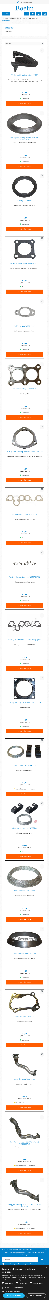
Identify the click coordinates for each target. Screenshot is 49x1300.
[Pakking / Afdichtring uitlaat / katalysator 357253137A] (24, 123)
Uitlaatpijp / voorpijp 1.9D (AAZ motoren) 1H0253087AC (24, 1143)
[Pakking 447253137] (24, 186)
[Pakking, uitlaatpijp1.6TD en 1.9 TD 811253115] (24, 688)
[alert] (24, 1282)
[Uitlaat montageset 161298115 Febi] (24, 814)
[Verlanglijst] (32, 13)
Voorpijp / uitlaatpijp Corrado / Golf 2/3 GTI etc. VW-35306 (24, 1206)
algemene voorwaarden (10, 1265)
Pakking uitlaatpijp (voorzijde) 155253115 (24, 263)
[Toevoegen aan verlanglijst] (42, 50)
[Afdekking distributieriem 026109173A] (24, 61)
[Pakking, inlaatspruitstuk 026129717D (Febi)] (24, 563)
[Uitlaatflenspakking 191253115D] (24, 876)
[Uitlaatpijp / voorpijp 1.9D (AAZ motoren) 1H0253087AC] (24, 1127)
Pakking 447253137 (24, 201)
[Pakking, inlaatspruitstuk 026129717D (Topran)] (24, 625)
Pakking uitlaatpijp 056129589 (24, 326)
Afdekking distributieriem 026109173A (24, 75)
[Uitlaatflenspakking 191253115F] (24, 939)
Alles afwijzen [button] (36, 1295)
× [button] (46, 1268)
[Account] (38, 13)
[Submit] (42, 1259)
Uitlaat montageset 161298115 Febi (24, 828)
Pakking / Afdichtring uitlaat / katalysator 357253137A (24, 139)
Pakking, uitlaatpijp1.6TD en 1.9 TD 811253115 (24, 703)
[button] (24, 1291)
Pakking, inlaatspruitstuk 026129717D (24, 514)
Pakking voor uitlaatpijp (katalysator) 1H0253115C (25, 452)
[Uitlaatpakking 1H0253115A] (24, 1002)
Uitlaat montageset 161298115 (24, 765)
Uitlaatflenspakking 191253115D (24, 891)
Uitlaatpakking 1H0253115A (24, 1016)
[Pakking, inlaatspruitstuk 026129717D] (24, 500)
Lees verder (41, 1280)
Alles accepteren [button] (14, 1295)
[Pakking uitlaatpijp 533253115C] (24, 374)
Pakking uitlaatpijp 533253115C (24, 389)
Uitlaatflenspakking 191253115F (24, 954)
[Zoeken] (26, 13)
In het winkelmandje (24, 103)
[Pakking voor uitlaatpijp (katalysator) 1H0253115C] (24, 437)
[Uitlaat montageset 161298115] (24, 751)
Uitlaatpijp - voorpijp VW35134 (24, 1079)
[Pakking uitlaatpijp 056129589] (24, 312)
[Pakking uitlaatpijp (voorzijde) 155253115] (24, 249)
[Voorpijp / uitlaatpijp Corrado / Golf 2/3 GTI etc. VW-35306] (24, 1190)
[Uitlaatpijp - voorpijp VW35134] (24, 1065)
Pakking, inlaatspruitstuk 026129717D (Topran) (24, 640)
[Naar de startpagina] (24, 8)
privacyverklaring (29, 1263)
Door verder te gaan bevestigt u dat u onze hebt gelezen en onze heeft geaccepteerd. (24, 1264)
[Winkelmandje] (44, 13)
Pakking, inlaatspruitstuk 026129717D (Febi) (24, 577)
